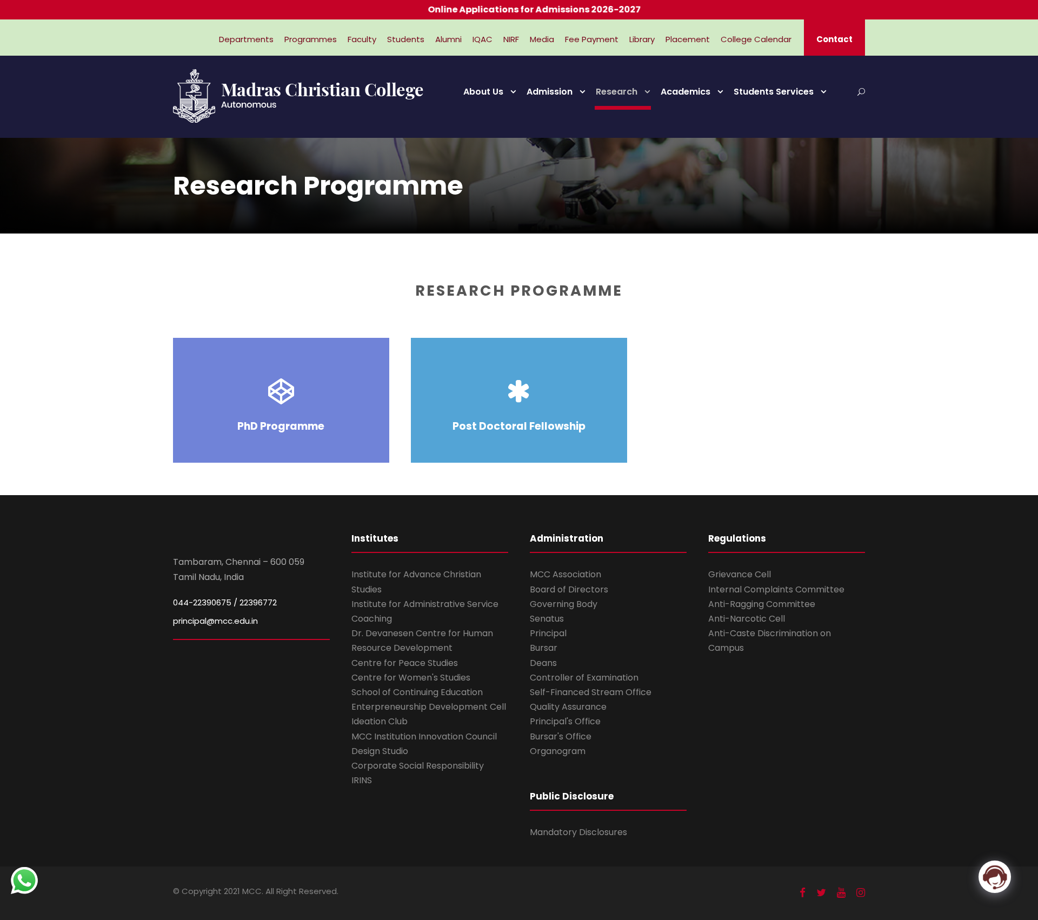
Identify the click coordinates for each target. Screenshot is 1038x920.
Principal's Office (565, 721)
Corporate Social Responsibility (417, 765)
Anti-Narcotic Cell (746, 618)
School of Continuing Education (417, 692)
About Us (483, 91)
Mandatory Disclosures (578, 832)
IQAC (483, 39)
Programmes (310, 39)
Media (542, 39)
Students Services (774, 91)
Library (642, 39)
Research (616, 91)
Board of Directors (569, 589)
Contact (834, 39)
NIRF (511, 39)
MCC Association (565, 574)
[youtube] (841, 892)
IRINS (361, 780)
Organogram (557, 751)
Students (405, 39)
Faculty (362, 39)
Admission (550, 91)
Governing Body (563, 604)
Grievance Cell (739, 574)
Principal (548, 633)
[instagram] (860, 892)
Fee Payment (591, 39)
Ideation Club (379, 721)
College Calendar (756, 39)
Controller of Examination (584, 677)
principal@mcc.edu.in (215, 620)
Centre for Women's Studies (410, 677)
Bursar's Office (560, 736)
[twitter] (821, 892)
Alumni (448, 39)
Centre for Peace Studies (404, 663)
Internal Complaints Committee (776, 589)
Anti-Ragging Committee (761, 604)
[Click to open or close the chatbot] (995, 877)
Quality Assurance (568, 707)
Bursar (543, 648)
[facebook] (803, 892)
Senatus (547, 618)
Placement (688, 39)
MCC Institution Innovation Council (424, 736)
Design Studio (379, 751)
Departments (246, 39)
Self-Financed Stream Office (590, 692)
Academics (685, 91)
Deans (543, 663)
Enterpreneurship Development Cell (428, 707)
